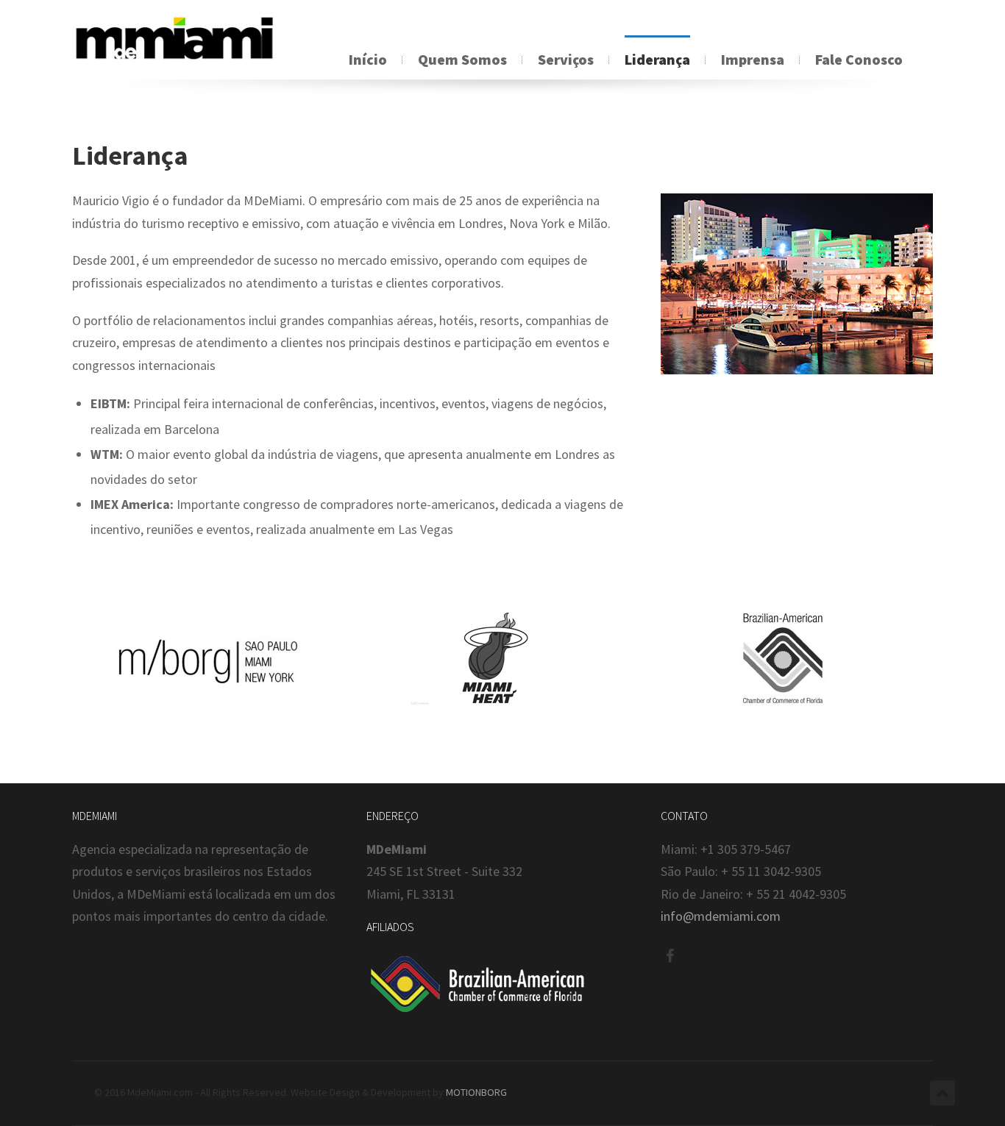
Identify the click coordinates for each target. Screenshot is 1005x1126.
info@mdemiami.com (721, 916)
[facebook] (669, 956)
